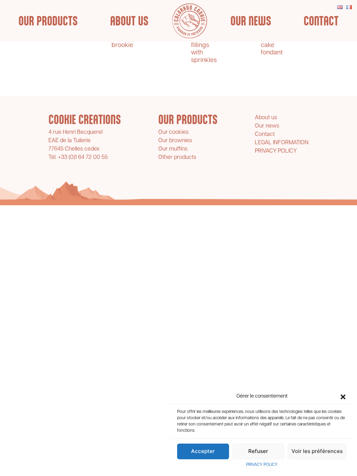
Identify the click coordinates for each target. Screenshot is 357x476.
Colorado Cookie (189, 20)
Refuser (258, 451)
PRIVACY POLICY (262, 465)
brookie (122, 46)
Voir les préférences (317, 451)
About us (129, 21)
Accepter (203, 451)
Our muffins (173, 149)
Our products (48, 21)
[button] (343, 396)
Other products (177, 157)
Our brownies (175, 141)
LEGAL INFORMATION (282, 143)
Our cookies (173, 132)
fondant (272, 53)
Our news (250, 21)
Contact (321, 21)
